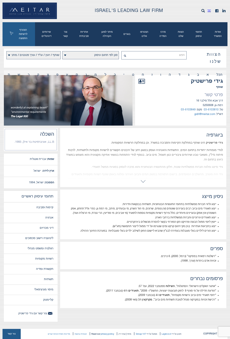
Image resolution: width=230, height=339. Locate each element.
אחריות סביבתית (84, 34)
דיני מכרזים (46, 228)
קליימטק (48, 300)
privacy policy (107, 334)
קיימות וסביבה (44, 207)
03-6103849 (188, 110)
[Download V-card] (141, 85)
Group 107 (141, 334)
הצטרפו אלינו (144, 34)
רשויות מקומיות (44, 259)
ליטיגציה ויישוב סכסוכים (39, 238)
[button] (209, 11)
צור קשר (65, 34)
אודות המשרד (218, 34)
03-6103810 (211, 110)
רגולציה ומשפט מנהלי (40, 248)
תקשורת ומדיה (44, 269)
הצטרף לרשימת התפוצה (23, 34)
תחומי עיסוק (198, 34)
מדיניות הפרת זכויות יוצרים (59, 334)
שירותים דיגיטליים (46, 34)
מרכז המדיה (163, 34)
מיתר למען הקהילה (107, 34)
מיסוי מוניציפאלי (43, 289)
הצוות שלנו (181, 34)
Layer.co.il (166, 334)
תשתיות (48, 279)
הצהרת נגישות (81, 334)
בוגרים (126, 34)
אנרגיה (49, 217)
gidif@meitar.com (204, 114)
